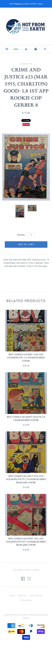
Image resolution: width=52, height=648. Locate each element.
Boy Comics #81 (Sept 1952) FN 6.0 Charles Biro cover (26, 418)
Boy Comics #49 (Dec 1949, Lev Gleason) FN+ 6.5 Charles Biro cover (26, 357)
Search (12, 596)
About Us (22, 596)
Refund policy (26, 600)
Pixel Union (23, 615)
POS (30, 615)
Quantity (21, 235)
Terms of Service (35, 596)
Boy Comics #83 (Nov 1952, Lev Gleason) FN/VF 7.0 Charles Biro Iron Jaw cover (26, 541)
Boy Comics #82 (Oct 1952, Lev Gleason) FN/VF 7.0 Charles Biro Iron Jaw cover (26, 479)
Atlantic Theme (10, 615)
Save (27, 124)
